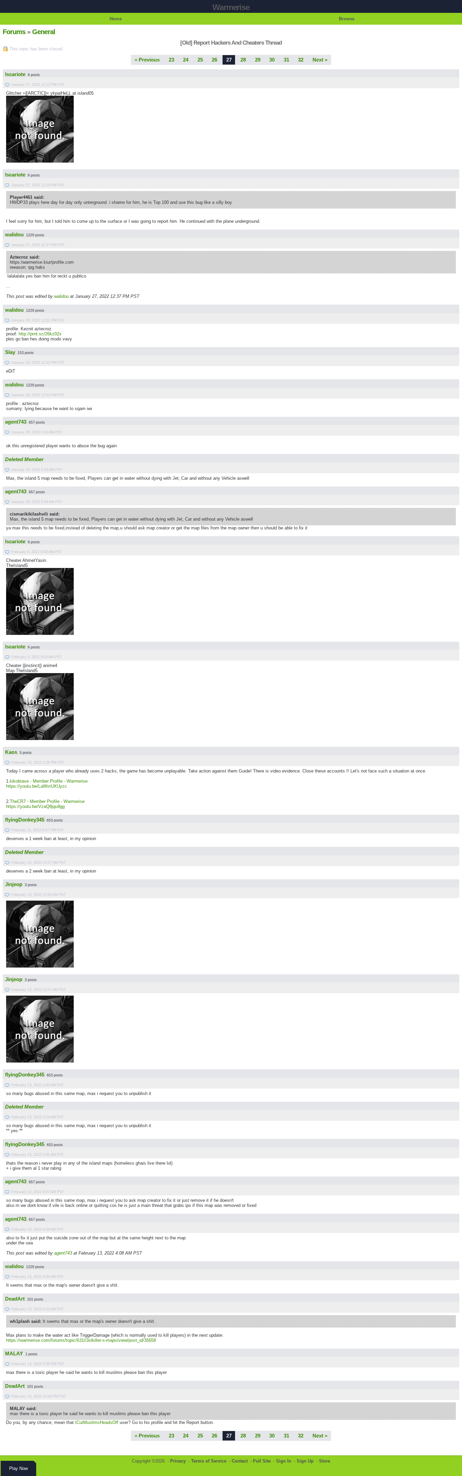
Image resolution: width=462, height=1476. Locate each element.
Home (116, 18)
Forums (14, 31)
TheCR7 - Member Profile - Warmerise (47, 801)
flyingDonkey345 (24, 820)
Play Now (18, 1468)
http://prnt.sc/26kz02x (40, 333)
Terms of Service (208, 1460)
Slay (10, 352)
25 (200, 60)
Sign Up (305, 1460)
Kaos (11, 752)
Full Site (262, 1460)
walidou (14, 234)
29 (257, 60)
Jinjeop (13, 884)
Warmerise (230, 7)
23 (171, 60)
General (43, 31)
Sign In (283, 1460)
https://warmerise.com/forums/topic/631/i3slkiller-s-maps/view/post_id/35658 (81, 1340)
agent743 (15, 422)
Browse (346, 18)
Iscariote (15, 74)
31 (286, 60)
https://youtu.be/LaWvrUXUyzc (36, 786)
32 (300, 60)
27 (229, 60)
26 (214, 60)
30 (272, 60)
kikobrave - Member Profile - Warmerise (49, 781)
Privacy (178, 1460)
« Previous (147, 60)
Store (324, 1460)
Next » (320, 60)
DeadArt (15, 1299)
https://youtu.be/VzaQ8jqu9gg (35, 806)
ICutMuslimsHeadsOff (96, 1422)
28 (243, 60)
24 (185, 60)
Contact (240, 1460)
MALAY (14, 1353)
